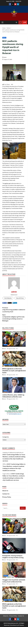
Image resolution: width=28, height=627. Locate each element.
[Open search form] (16, 22)
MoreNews (13, 625)
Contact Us (5, 494)
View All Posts (20, 298)
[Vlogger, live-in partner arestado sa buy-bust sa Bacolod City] (14, 570)
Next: (13, 318)
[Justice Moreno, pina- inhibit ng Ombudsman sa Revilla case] (14, 385)
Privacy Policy (6, 497)
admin (5, 57)
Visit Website (8, 298)
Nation (4, 37)
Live (24, 22)
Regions (10, 364)
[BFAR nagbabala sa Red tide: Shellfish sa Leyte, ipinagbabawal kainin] (14, 359)
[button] (2, 22)
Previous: (13, 309)
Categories (5, 437)
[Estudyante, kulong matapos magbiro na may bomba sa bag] (14, 545)
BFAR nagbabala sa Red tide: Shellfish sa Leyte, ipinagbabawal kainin (14, 370)
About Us (5, 490)
